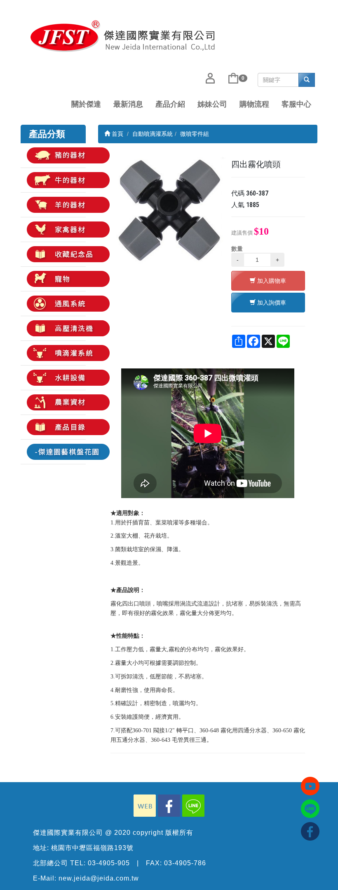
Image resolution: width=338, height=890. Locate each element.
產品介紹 (170, 104)
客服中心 (296, 104)
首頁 (116, 133)
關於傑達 (86, 104)
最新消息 (128, 104)
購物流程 (254, 104)
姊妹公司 (212, 104)
